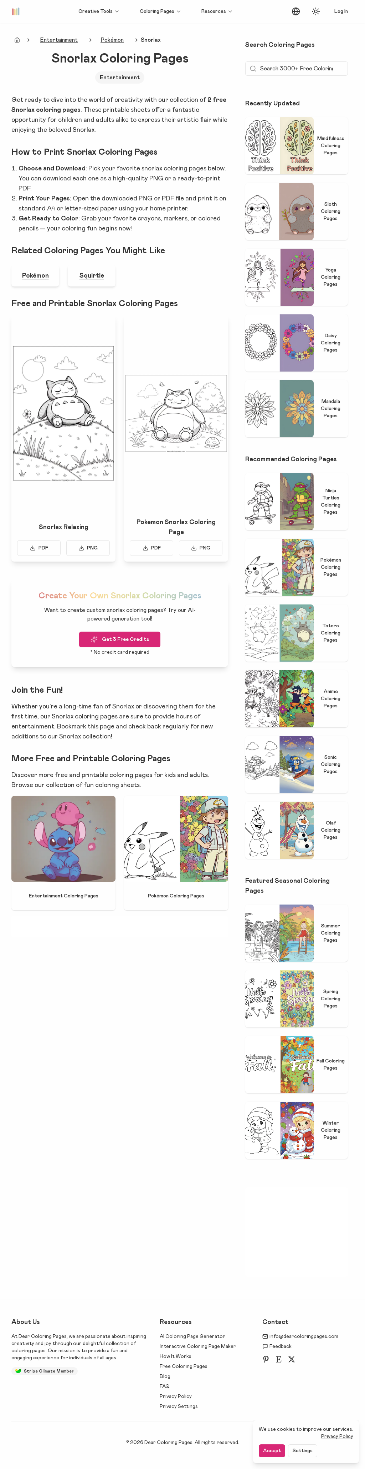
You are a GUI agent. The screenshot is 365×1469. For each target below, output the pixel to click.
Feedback (280, 1346)
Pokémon (112, 40)
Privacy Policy (176, 1396)
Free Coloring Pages (183, 1366)
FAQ (165, 1386)
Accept (272, 1450)
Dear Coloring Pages (43, 1336)
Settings (303, 1450)
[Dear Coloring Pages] (17, 11)
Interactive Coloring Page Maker (198, 1346)
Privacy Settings (179, 1406)
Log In (341, 11)
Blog (165, 1376)
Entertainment (59, 40)
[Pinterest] (265, 1359)
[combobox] (296, 11)
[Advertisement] (141, 926)
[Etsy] (278, 1359)
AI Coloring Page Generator (192, 1336)
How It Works (175, 1356)
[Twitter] (291, 1359)
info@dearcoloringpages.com (303, 1336)
